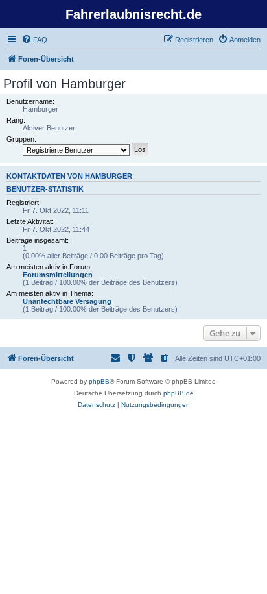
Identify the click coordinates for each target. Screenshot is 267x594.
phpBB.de (178, 393)
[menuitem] (34, 39)
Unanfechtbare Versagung (67, 301)
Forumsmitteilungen (58, 274)
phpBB (99, 381)
